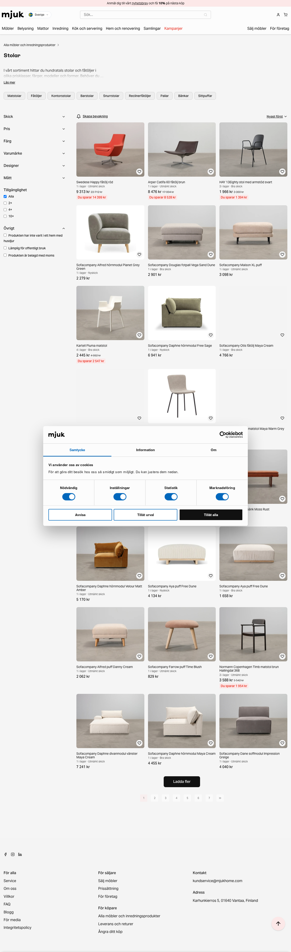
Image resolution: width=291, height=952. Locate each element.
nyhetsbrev (140, 3)
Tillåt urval (145, 514)
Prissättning (108, 889)
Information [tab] (145, 449)
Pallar (165, 96)
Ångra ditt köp (110, 932)
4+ (10, 210)
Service (10, 881)
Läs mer (9, 82)
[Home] (13, 14)
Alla (11, 196)
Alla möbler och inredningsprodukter (29, 45)
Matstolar (14, 96)
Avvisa (80, 514)
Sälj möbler (107, 881)
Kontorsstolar (61, 96)
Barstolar (87, 96)
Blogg (9, 912)
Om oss (10, 889)
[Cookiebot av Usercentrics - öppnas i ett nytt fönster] (223, 434)
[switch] (119, 496)
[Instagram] (13, 854)
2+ (10, 203)
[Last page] (220, 798)
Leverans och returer (115, 924)
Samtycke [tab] (77, 449)
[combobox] (145, 15)
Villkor (9, 897)
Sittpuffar (205, 96)
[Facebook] (5, 854)
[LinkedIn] (20, 854)
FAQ (7, 904)
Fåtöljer (36, 96)
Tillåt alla (211, 514)
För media (12, 920)
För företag (107, 897)
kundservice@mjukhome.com (217, 881)
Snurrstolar (111, 96)
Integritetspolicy (17, 928)
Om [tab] (213, 449)
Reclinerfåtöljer (140, 96)
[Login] (278, 14)
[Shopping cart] (285, 14)
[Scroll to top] (278, 923)
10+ (11, 216)
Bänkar (183, 96)
